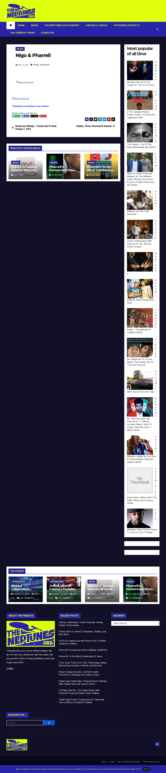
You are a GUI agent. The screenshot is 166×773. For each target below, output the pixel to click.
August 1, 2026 (97, 594)
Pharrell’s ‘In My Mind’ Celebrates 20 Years (100, 170)
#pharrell (44, 64)
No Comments (27, 598)
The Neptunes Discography (61, 25)
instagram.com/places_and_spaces (31, 106)
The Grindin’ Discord (151, 762)
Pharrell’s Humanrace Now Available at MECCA (140, 589)
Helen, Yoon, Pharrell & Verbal (93, 126)
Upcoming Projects (126, 25)
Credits (9, 668)
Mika (111, 594)
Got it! (146, 769)
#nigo (36, 64)
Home (21, 25)
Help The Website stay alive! (128, 762)
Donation (47, 33)
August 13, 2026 (21, 594)
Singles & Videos (96, 25)
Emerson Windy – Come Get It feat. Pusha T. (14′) (36, 128)
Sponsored (19, 581)
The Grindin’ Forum (22, 33)
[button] (157, 29)
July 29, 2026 (135, 594)
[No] (162, 769)
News (34, 25)
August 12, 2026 (60, 594)
